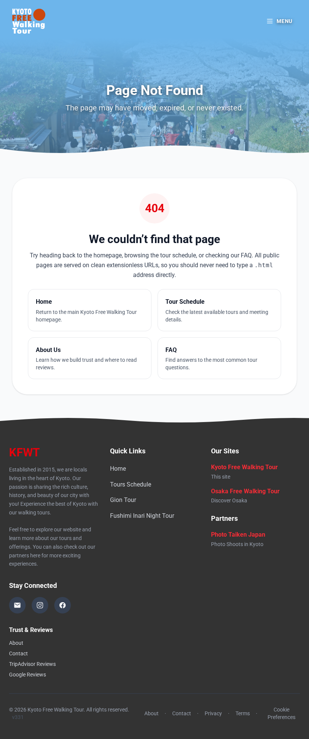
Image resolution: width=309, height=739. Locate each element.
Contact (18, 653)
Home (118, 468)
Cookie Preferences (281, 713)
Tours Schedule (130, 484)
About (16, 643)
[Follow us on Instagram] (40, 605)
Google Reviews (27, 675)
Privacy (213, 713)
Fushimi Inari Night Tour (142, 515)
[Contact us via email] (17, 605)
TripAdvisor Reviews (32, 664)
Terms (243, 713)
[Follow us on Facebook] (62, 605)
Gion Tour (123, 499)
